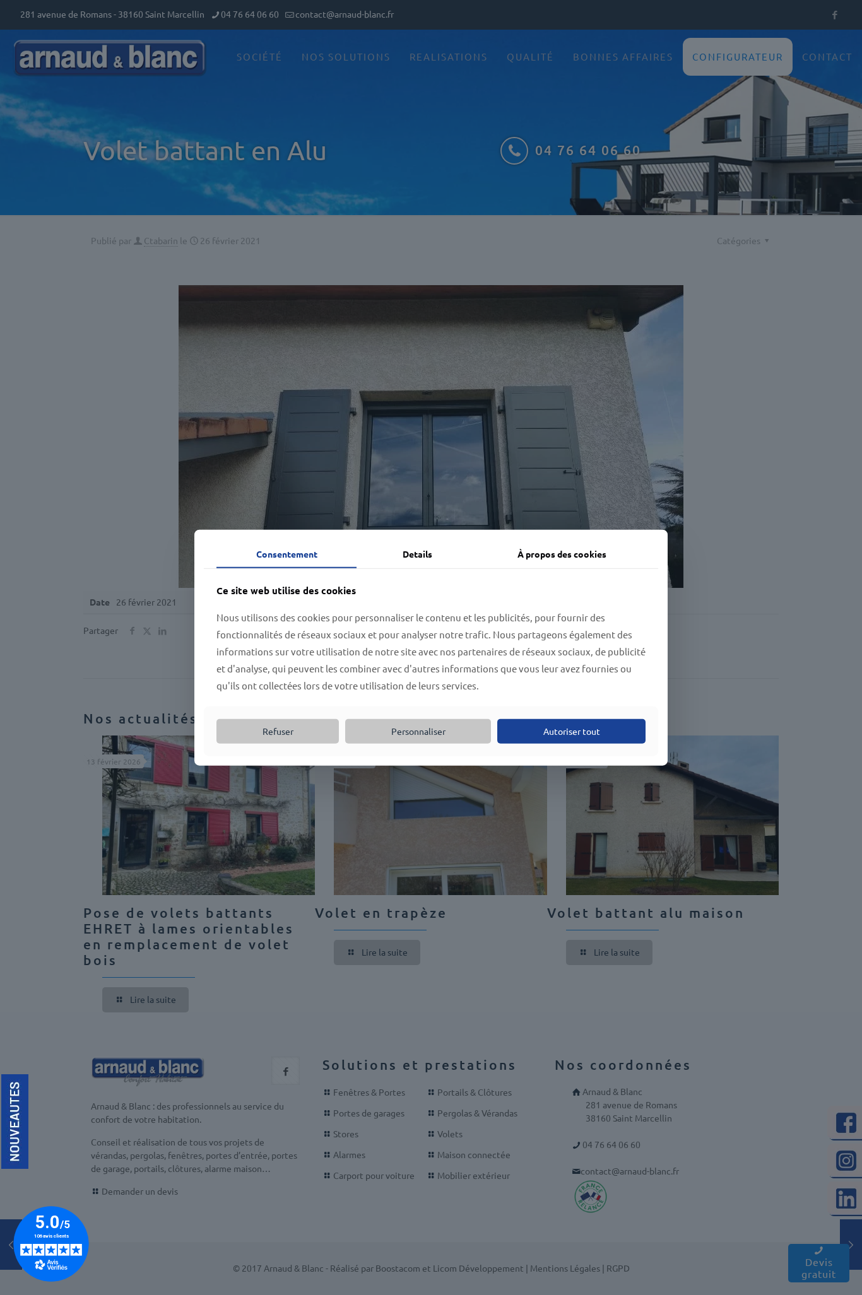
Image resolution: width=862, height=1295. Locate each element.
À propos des (561, 553)
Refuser (278, 731)
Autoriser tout (571, 731)
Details (417, 553)
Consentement (286, 553)
